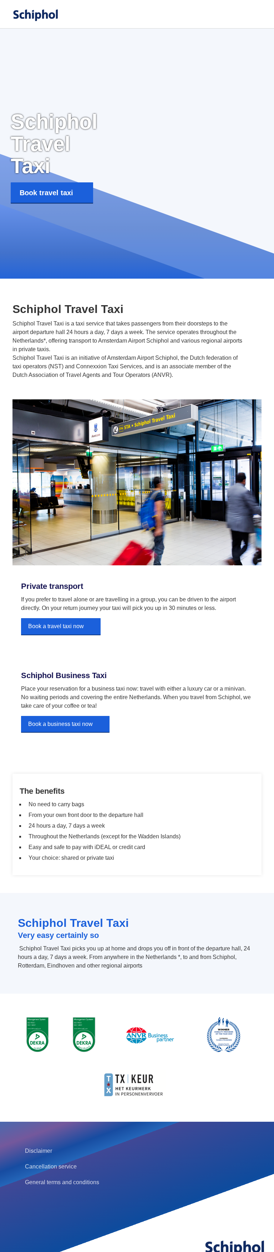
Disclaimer (38, 1151)
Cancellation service (51, 1166)
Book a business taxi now (60, 724)
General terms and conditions (62, 1182)
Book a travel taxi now (56, 626)
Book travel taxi (46, 193)
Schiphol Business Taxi (64, 675)
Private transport (52, 586)
